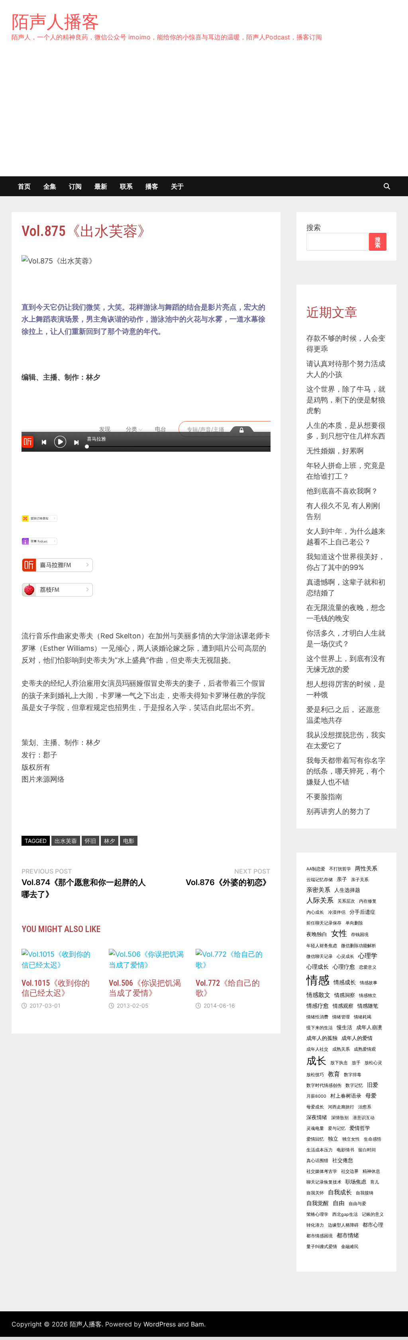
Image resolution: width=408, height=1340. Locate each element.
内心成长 (315, 912)
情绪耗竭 (362, 1017)
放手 (356, 1062)
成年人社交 (317, 1049)
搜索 (313, 227)
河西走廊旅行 (341, 1107)
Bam (197, 1324)
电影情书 (345, 1150)
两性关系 (366, 868)
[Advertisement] (204, 116)
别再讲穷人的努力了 (338, 811)
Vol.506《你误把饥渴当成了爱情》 (145, 988)
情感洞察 (344, 995)
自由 (339, 1203)
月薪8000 (316, 1096)
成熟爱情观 (365, 1049)
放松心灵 (373, 1062)
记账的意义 (373, 1214)
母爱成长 (315, 1107)
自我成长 (340, 1192)
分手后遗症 (362, 912)
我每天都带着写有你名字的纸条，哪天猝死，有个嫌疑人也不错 (345, 771)
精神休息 (371, 1171)
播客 (151, 186)
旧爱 (372, 1084)
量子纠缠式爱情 (321, 1246)
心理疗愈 (344, 966)
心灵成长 (345, 956)
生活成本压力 (319, 1150)
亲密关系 (318, 889)
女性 (339, 933)
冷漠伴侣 (336, 912)
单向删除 (354, 923)
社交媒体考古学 (321, 1171)
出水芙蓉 (66, 840)
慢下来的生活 (319, 1027)
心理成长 (317, 966)
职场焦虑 (355, 1182)
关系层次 (346, 901)
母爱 (371, 1095)
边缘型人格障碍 (343, 1225)
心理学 (367, 956)
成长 (316, 1061)
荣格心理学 (317, 1214)
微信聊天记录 (319, 956)
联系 (126, 186)
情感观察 (343, 1006)
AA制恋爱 (315, 869)
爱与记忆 (336, 1128)
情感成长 (344, 982)
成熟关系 (341, 1049)
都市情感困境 (319, 1236)
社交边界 (350, 1171)
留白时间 (367, 1150)
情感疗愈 (317, 1005)
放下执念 (339, 1062)
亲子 (342, 879)
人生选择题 (347, 890)
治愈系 (364, 1107)
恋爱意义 (368, 967)
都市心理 (373, 1225)
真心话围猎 (317, 1160)
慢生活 (344, 1027)
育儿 (374, 1182)
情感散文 (318, 995)
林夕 (109, 840)
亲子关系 (360, 879)
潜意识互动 (364, 1117)
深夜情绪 (316, 1117)
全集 (49, 186)
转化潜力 (315, 1225)
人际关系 (319, 900)
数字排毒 (352, 1074)
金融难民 (350, 1246)
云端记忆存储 (319, 879)
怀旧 (90, 840)
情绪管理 (341, 1017)
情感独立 (368, 995)
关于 (177, 186)
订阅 (75, 186)
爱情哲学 (359, 1128)
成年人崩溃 (369, 1027)
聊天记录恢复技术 (323, 1182)
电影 (128, 840)
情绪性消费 (317, 1017)
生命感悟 (372, 1139)
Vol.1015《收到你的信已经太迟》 (56, 988)
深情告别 (340, 1117)
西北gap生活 (345, 1214)
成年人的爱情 (357, 1038)
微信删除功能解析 (358, 945)
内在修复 (368, 901)
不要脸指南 (324, 796)
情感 (318, 980)
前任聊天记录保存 (323, 923)
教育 (334, 1074)
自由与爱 (357, 1203)
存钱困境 (360, 934)
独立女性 (351, 1139)
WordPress (159, 1324)
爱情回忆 (315, 1139)
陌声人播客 (55, 21)
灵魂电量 (315, 1128)
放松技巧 (315, 1074)
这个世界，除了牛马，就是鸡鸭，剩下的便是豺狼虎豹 (345, 400)
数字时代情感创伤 (323, 1085)
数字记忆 (354, 1085)
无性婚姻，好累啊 (335, 451)
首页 (24, 186)
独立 (333, 1139)
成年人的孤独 (321, 1038)
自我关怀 (315, 1193)
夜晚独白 (316, 934)
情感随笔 (367, 1006)
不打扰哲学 (340, 869)
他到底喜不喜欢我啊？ (342, 491)
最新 (100, 186)
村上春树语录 (345, 1096)
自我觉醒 (317, 1203)
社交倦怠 (342, 1160)
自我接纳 (364, 1193)
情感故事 (368, 982)
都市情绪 (348, 1235)
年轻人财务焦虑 (321, 945)
